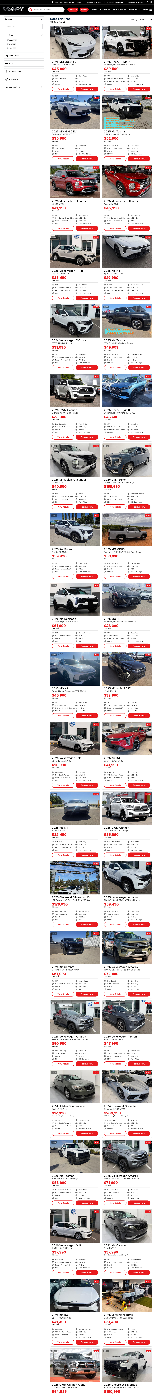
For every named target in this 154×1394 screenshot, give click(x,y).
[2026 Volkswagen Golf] (75, 1226)
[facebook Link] (147, 2)
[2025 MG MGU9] (127, 529)
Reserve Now (87, 89)
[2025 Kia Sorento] (75, 529)
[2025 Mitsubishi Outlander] (75, 181)
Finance (133, 9)
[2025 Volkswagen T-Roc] (75, 251)
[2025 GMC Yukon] (127, 460)
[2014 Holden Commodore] (75, 1086)
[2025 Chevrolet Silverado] (127, 1365)
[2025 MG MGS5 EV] (75, 42)
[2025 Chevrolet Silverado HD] (75, 878)
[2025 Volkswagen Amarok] (127, 878)
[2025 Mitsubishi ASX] (127, 669)
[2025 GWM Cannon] (75, 390)
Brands (103, 9)
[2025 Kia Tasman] (127, 112)
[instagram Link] (150, 2)
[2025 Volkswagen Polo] (75, 738)
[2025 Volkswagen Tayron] (127, 1017)
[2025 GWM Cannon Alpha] (75, 1365)
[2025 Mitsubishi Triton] (127, 1295)
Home (94, 9)
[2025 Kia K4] (127, 251)
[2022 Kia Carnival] (127, 1226)
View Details (63, 89)
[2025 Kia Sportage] (75, 599)
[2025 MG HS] (127, 599)
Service (84, 10)
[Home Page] (14, 10)
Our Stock (73, 10)
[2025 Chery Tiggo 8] (127, 390)
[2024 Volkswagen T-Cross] (75, 321)
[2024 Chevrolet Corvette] (127, 1086)
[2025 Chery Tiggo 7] (127, 42)
